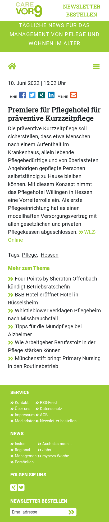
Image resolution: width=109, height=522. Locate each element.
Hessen (49, 255)
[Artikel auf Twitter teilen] (32, 97)
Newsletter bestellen (57, 421)
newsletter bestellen (82, 10)
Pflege (29, 255)
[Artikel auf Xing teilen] (42, 97)
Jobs (46, 449)
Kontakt (21, 402)
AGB (43, 414)
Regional (22, 449)
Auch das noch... (56, 443)
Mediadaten (24, 421)
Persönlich (24, 462)
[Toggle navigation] (96, 66)
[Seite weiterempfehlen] (74, 97)
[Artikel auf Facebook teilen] (23, 97)
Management (26, 456)
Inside (19, 443)
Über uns (22, 408)
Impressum (24, 414)
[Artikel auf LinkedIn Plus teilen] (51, 97)
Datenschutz (50, 408)
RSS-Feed (48, 402)
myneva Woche (55, 456)
